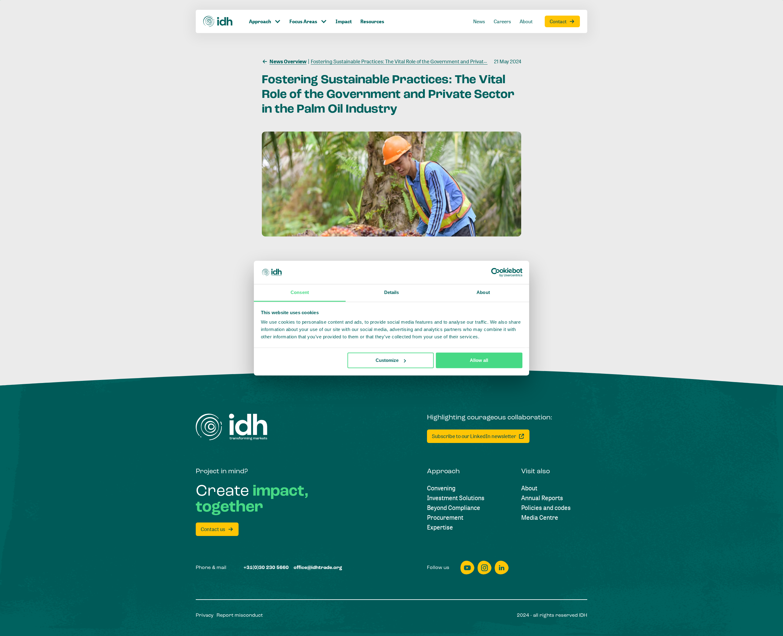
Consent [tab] (300, 292)
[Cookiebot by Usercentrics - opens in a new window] (495, 272)
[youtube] (467, 567)
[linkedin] (501, 567)
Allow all (479, 360)
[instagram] (484, 567)
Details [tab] (391, 292)
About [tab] (483, 292)
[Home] (218, 21)
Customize (387, 360)
